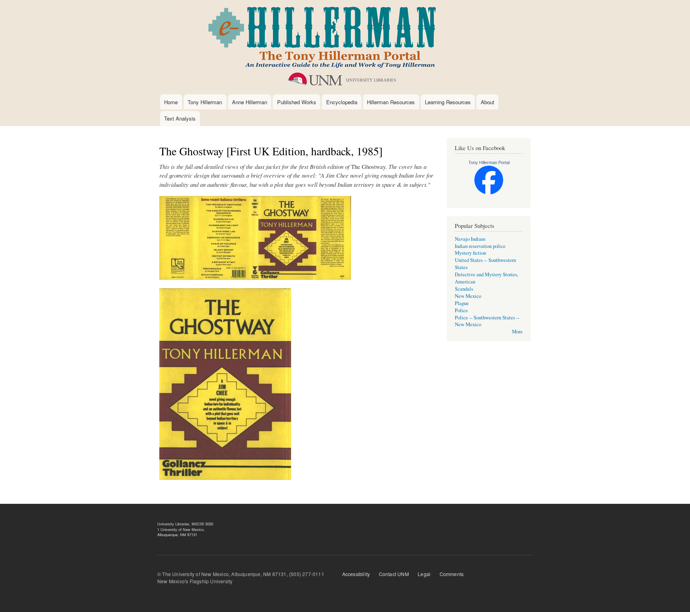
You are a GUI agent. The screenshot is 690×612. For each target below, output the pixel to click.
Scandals (464, 288)
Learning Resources (448, 102)
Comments (452, 573)
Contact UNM (394, 573)
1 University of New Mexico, (181, 529)
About (487, 102)
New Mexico (468, 296)
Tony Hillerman (205, 102)
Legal (424, 573)
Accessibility (356, 573)
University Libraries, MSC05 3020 (185, 524)
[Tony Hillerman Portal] (488, 193)
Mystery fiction (470, 253)
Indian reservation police (480, 246)
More (517, 331)
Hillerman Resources (391, 102)
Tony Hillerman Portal (489, 162)
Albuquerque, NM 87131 (177, 534)
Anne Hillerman (249, 102)
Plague (462, 303)
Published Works (296, 102)
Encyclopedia (341, 102)
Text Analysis (180, 118)
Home (171, 102)
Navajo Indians (470, 239)
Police (461, 310)
